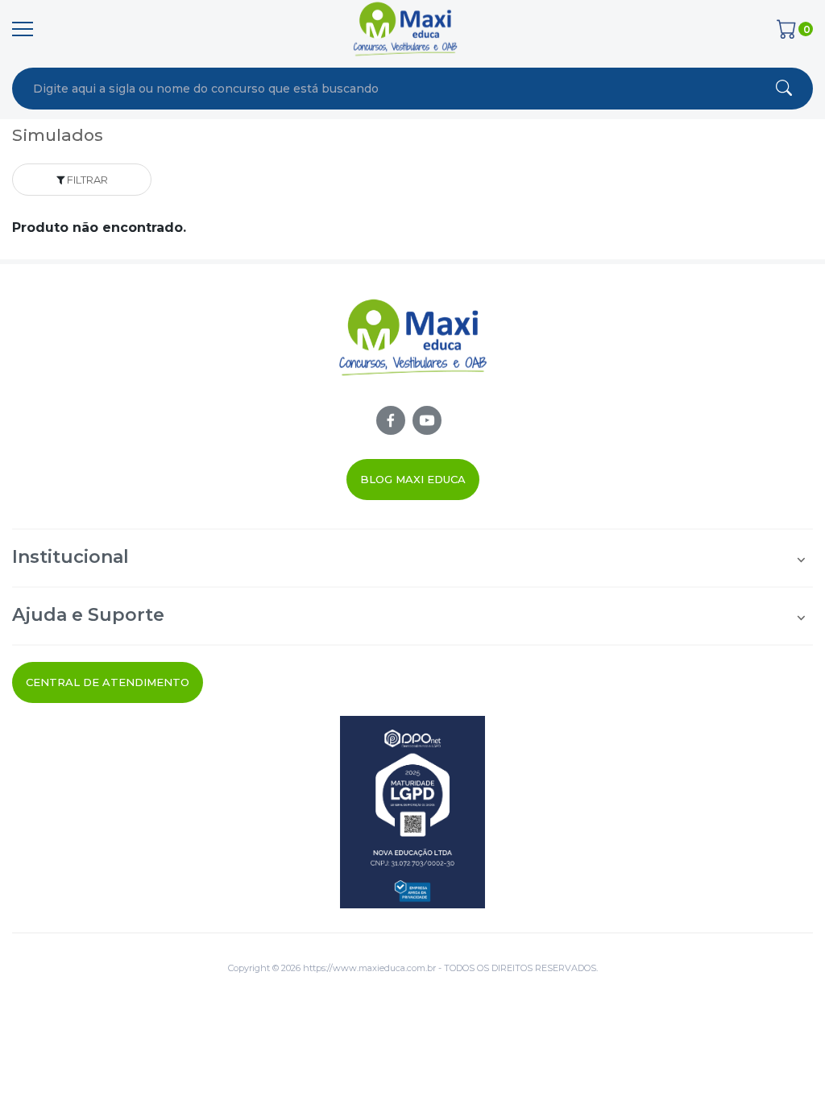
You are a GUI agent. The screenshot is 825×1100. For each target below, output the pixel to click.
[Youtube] (427, 420)
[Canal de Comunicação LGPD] (412, 812)
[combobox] (340, 89)
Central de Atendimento (107, 682)
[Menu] (22, 29)
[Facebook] (390, 420)
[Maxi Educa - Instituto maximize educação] (413, 351)
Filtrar (86, 179)
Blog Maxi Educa (413, 479)
